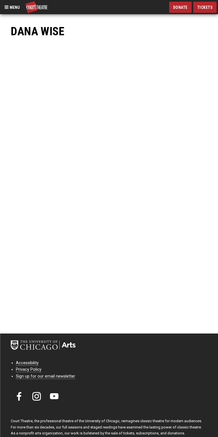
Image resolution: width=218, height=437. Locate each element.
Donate (180, 7)
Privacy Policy (28, 369)
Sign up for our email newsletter (45, 376)
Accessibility (27, 363)
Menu (14, 7)
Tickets (205, 7)
